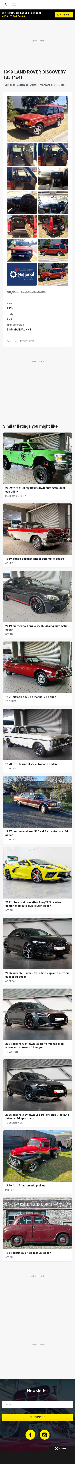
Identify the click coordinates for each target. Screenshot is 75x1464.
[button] (22, 154)
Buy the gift (64, 15)
